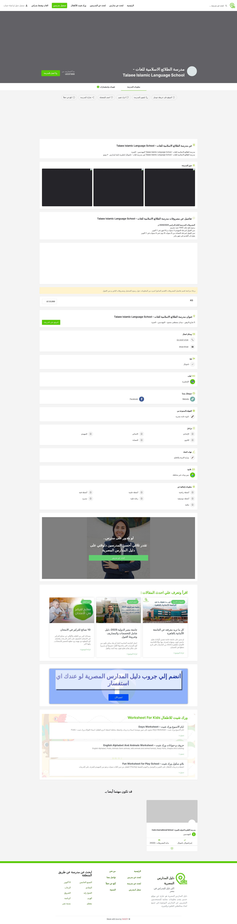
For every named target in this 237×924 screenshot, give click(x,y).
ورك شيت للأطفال (78, 5)
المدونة (113, 889)
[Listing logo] (192, 71)
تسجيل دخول (19, 5)
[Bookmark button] (172, 848)
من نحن (112, 871)
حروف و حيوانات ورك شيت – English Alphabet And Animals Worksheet (143, 745)
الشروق (67, 893)
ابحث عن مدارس (116, 5)
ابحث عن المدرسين (98, 5)
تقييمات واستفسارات (106, 87)
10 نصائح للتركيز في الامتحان (75, 629)
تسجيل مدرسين (59, 5)
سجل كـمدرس (135, 889)
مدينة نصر (66, 903)
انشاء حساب (8, 5)
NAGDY (125, 919)
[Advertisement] (123, 118)
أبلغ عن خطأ (111, 883)
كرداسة (67, 898)
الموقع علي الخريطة (51, 322)
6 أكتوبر (67, 882)
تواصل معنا (111, 877)
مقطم (89, 903)
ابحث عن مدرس (134, 877)
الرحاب (68, 887)
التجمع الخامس (86, 882)
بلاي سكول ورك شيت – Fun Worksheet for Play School (153, 763)
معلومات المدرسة (133, 87)
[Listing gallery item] (170, 187)
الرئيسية (130, 5)
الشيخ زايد (88, 893)
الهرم (90, 898)
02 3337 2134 (182, 340)
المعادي (89, 887)
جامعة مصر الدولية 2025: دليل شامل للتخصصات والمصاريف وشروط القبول (121, 633)
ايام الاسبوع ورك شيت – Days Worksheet (161, 726)
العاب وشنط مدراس (39, 5)
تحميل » (181, 735)
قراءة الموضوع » (179, 653)
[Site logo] (232, 5)
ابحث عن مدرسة (134, 883)
